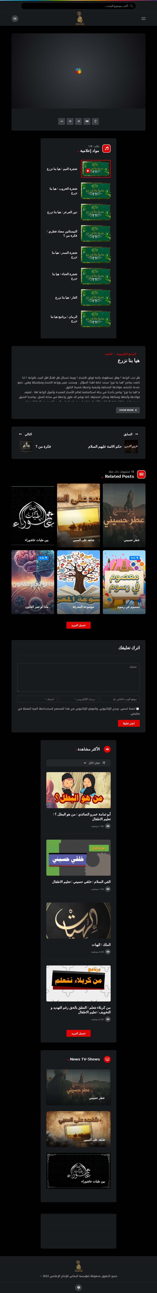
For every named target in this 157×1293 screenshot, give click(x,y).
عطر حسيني (132, 540)
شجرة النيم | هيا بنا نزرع (62, 169)
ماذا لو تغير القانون (36, 607)
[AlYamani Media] (80, 18)
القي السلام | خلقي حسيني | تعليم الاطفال (81, 882)
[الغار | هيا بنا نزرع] (96, 297)
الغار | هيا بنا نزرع (66, 297)
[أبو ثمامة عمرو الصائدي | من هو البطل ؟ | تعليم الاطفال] (78, 790)
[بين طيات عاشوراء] (32, 515)
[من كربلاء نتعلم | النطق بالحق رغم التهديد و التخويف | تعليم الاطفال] (78, 983)
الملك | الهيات (101, 945)
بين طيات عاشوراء (36, 540)
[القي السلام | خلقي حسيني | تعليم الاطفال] (78, 858)
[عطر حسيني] (124, 515)
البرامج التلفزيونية (126, 353)
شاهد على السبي (83, 540)
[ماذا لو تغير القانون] (32, 582)
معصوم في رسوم (128, 607)
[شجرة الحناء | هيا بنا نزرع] (96, 276)
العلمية (109, 353)
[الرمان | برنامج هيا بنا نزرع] (96, 319)
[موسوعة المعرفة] (78, 582)
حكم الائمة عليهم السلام (105, 446)
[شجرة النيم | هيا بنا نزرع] (96, 168)
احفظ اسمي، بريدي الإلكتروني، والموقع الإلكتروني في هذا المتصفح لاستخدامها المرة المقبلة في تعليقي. (79, 711)
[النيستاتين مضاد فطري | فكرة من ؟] (96, 233)
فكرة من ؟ (43, 446)
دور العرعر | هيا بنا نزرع (62, 212)
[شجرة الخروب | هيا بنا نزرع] (96, 190)
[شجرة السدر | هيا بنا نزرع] (96, 255)
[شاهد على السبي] (78, 515)
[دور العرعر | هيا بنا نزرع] (96, 212)
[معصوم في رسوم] (124, 582)
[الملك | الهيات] (78, 921)
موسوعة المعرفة (83, 607)
